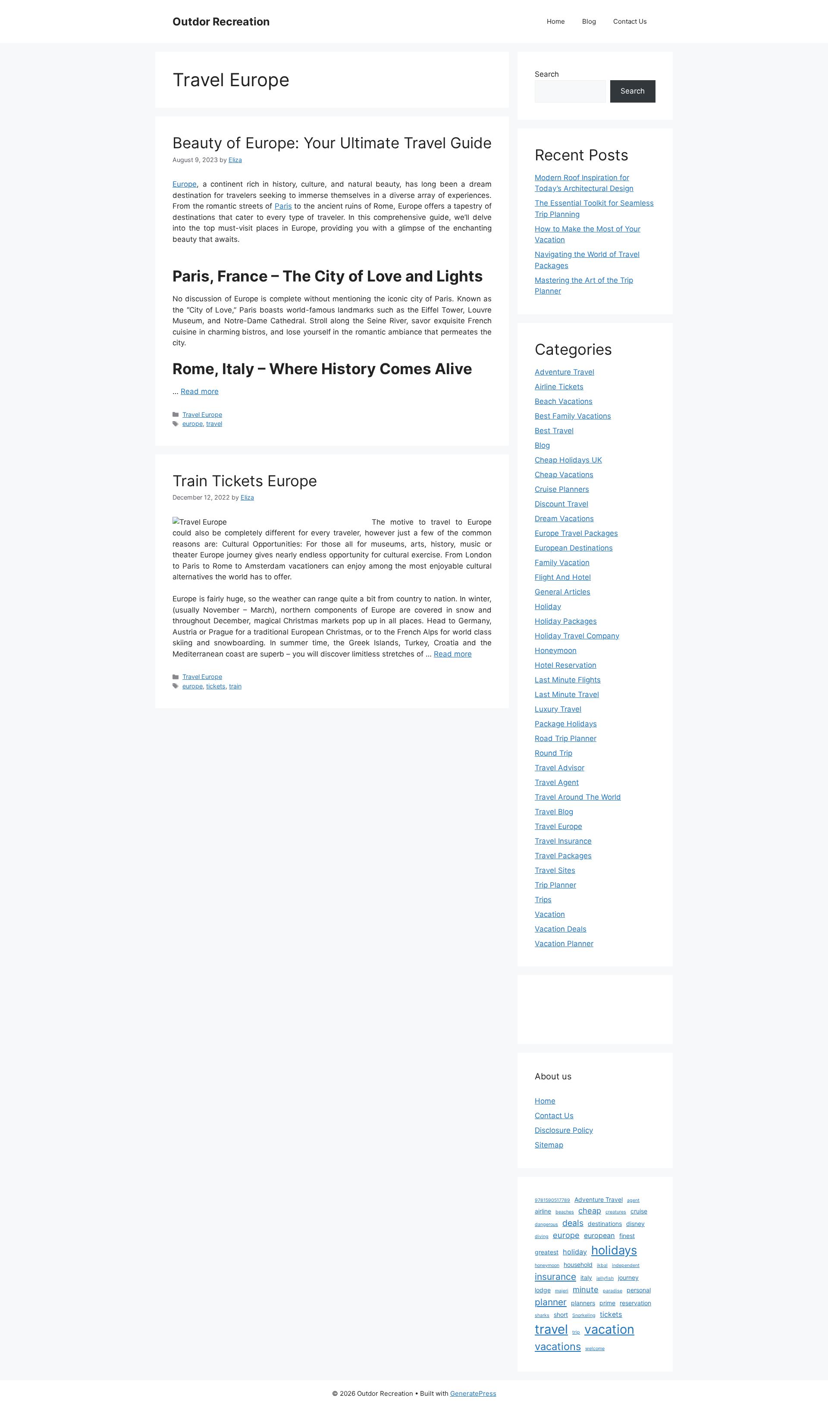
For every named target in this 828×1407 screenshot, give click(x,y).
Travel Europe (202, 414)
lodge (543, 1290)
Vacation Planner (564, 943)
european (599, 1235)
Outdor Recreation (221, 21)
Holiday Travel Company (577, 636)
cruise (638, 1211)
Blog (589, 21)
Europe (184, 184)
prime (607, 1303)
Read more (200, 391)
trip (576, 1332)
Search (547, 74)
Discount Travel (561, 504)
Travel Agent (557, 782)
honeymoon (547, 1265)
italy (586, 1277)
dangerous (546, 1224)
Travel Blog (554, 811)
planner (551, 1302)
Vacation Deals (560, 929)
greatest (546, 1252)
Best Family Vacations (573, 416)
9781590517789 (552, 1200)
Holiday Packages (566, 621)
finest (627, 1235)
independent (626, 1265)
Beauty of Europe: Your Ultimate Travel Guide (332, 143)
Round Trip (553, 753)
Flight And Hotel (563, 577)
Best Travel (554, 430)
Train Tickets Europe (244, 481)
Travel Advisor (559, 767)
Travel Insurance (563, 841)
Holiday (548, 606)
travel (214, 423)
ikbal (602, 1265)
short (561, 1314)
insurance (555, 1276)
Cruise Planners (562, 489)
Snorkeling (584, 1315)
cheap (589, 1210)
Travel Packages (563, 855)
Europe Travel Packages (576, 533)
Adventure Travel (564, 372)
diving (542, 1236)
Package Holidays (566, 723)
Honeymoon (556, 650)
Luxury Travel (558, 709)
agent (633, 1200)
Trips (543, 899)
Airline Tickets (559, 386)
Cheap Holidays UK (568, 460)
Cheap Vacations (564, 474)
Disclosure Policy (564, 1130)
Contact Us (630, 21)
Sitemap (549, 1145)
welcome (595, 1348)
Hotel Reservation (565, 665)
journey (628, 1277)
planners (583, 1303)
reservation (635, 1303)
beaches (564, 1212)
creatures (615, 1212)
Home (556, 21)
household (578, 1264)
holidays (614, 1250)
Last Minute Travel (567, 694)
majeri (561, 1291)
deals (572, 1223)
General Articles (562, 592)
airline (543, 1211)
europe (192, 423)
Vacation (550, 914)
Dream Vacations (564, 518)
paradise (612, 1291)
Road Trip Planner (565, 738)
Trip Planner (555, 885)
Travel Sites (555, 870)
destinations (605, 1223)
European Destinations (574, 548)
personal (639, 1290)
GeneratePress (473, 1393)
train (235, 686)
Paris (283, 206)
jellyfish (605, 1278)
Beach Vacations (564, 401)
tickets (216, 686)
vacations (558, 1346)
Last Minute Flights (568, 679)
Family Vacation (562, 562)
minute (586, 1289)
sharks (542, 1315)
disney (635, 1223)
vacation (609, 1329)
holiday (575, 1252)
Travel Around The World (578, 797)
